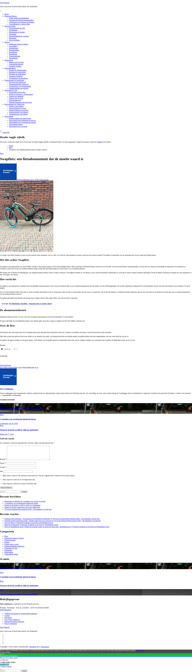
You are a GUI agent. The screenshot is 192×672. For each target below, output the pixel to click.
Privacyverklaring (10, 624)
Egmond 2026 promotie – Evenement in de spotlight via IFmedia (27, 519)
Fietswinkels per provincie (18, 126)
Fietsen (6, 42)
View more (139, 650)
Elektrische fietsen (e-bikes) (18, 44)
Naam (3, 463)
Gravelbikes (13, 46)
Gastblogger (8, 389)
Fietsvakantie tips (15, 100)
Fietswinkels (8, 116)
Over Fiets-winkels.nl (12, 620)
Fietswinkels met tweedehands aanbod (22, 122)
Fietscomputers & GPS (17, 28)
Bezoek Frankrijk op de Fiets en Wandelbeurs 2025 (35, 523)
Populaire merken (15, 66)
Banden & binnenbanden (17, 70)
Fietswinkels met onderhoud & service (22, 120)
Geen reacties (43, 180)
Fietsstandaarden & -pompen (19, 36)
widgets (99, 142)
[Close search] (1, 669)
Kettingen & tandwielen (17, 72)
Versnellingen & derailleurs (18, 78)
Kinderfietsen (13, 48)
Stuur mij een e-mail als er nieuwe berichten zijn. (20, 484)
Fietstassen (12, 38)
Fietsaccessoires (10, 26)
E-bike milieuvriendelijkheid (19, 18)
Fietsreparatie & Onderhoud (14, 80)
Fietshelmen (13, 30)
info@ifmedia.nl (5, 610)
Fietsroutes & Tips (10, 90)
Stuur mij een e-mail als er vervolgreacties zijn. (19, 480)
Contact (7, 616)
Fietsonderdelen (10, 68)
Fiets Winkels (4, 3)
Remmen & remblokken (17, 74)
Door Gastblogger (23, 180)
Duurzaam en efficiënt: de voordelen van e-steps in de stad (22, 408)
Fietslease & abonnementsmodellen (21, 20)
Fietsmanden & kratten (17, 32)
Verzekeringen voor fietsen (18, 114)
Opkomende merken (16, 64)
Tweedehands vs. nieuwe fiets (19, 24)
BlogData (33, 647)
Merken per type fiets (16, 62)
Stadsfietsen (13, 54)
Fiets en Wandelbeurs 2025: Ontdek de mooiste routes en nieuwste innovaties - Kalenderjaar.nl (37, 527)
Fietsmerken (8, 60)
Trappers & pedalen (16, 76)
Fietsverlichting (14, 40)
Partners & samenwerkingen (14, 622)
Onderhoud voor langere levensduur (21, 22)
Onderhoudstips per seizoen (18, 88)
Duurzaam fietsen (10, 16)
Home (6, 14)
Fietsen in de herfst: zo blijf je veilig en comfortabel (19, 430)
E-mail (3, 467)
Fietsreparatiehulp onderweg (19, 84)
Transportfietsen (14, 56)
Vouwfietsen (13, 58)
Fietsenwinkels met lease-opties (20, 118)
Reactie (3, 459)
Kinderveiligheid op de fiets (18, 110)
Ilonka (2, 434)
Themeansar (44, 647)
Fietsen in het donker (16, 106)
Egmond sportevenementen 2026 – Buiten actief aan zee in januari (27, 521)
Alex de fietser (9, 523)
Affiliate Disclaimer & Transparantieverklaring (20, 613)
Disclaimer (8, 618)
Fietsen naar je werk (16, 98)
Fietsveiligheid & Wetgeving (14, 104)
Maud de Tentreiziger (11, 525)
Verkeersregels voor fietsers (18, 112)
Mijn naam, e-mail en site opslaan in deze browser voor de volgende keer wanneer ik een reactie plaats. (39, 476)
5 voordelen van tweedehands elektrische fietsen (18, 419)
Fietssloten (12, 34)
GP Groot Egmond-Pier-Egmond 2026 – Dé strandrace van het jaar (28, 509)
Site (1, 471)
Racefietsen (13, 52)
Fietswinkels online (15, 124)
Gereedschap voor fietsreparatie (20, 86)
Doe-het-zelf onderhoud (17, 82)
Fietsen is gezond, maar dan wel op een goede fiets (22, 507)
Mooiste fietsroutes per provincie (20, 102)
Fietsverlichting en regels (17, 108)
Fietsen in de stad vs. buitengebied (21, 94)
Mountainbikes (14, 50)
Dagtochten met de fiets (17, 92)
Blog (1, 153)
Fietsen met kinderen (16, 96)
